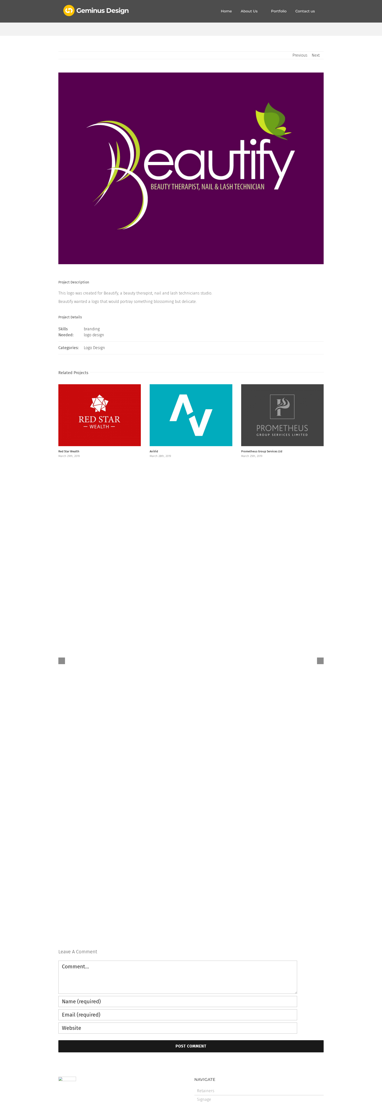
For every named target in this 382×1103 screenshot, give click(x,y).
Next (316, 55)
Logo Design (94, 347)
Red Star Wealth (68, 451)
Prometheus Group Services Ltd (261, 451)
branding (92, 329)
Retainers (205, 1091)
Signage (204, 1099)
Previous (299, 55)
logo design (94, 335)
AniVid (154, 451)
